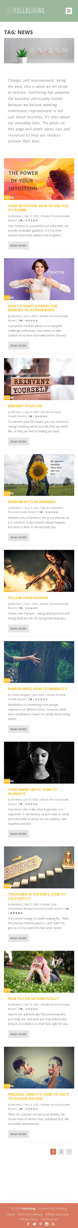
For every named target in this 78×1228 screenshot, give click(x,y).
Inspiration (57, 508)
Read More (18, 245)
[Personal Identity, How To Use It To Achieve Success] (39, 1067)
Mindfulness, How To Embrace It (38, 689)
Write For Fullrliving (30, 1214)
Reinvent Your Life (25, 406)
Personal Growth (60, 216)
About (11, 1214)
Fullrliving (28, 1208)
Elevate (45, 216)
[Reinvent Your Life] (39, 379)
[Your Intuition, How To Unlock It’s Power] (39, 179)
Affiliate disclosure (57, 1214)
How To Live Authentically (33, 998)
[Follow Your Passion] (39, 571)
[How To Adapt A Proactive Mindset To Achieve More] (39, 279)
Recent (12, 220)
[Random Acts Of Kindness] (39, 475)
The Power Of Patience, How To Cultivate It (37, 896)
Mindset (28, 908)
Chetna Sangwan (20, 695)
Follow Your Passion (28, 598)
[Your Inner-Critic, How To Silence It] (39, 762)
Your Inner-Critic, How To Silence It (32, 791)
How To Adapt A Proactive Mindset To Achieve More (32, 308)
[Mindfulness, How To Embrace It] (39, 662)
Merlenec (16, 216)
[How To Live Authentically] (39, 971)
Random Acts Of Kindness (32, 502)
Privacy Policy (29, 1219)
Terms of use (49, 1219)
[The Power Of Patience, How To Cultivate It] (39, 867)
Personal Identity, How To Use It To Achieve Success (38, 1096)
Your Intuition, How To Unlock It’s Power (38, 208)
